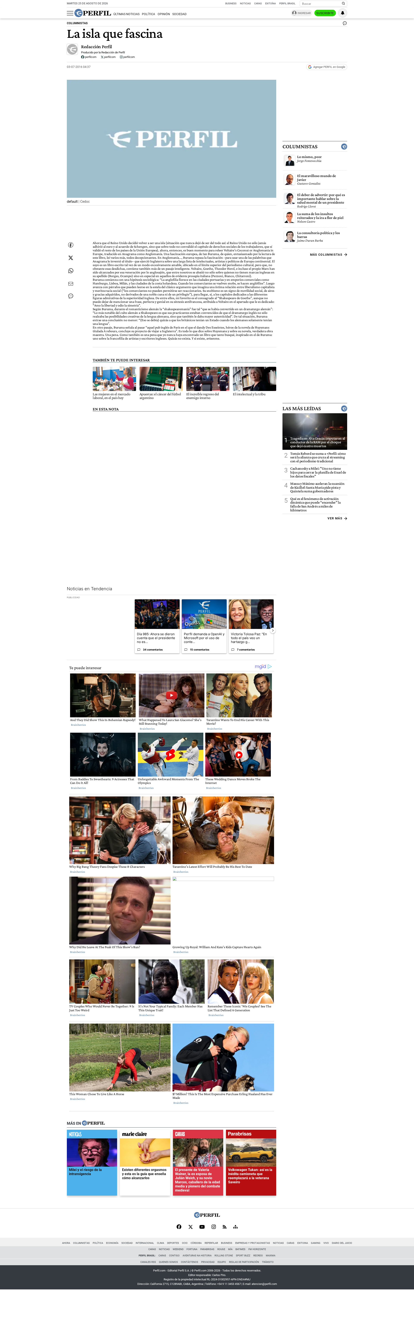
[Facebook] (179, 1227)
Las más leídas (301, 408)
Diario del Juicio (342, 1243)
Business (231, 3)
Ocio (185, 1243)
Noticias (245, 3)
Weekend (178, 1249)
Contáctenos (189, 1262)
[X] (190, 1227)
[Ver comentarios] (344, 24)
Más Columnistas (326, 254)
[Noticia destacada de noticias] (92, 1135)
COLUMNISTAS (77, 23)
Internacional (145, 1243)
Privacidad (208, 1262)
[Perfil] (93, 1123)
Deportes (173, 1243)
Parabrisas (207, 1249)
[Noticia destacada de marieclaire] (145, 1135)
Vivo (326, 1243)
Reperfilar (211, 1243)
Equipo (222, 1262)
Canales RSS (148, 1262)
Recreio (258, 1255)
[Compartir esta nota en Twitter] (71, 258)
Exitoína (270, 3)
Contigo (174, 1255)
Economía (112, 1243)
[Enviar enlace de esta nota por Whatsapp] (71, 271)
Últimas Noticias (126, 14)
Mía (230, 1249)
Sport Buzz (243, 1255)
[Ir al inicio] (92, 13)
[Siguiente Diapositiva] (273, 630)
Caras (258, 3)
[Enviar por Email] (71, 284)
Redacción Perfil (96, 46)
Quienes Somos (168, 1262)
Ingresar (304, 13)
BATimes (240, 1249)
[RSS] (224, 1227)
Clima (160, 1243)
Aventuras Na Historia (197, 1255)
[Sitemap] (235, 1227)
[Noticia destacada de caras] (198, 1135)
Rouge (221, 1249)
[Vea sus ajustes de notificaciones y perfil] (342, 13)
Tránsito (268, 1262)
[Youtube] (202, 1227)
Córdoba (196, 1243)
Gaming (315, 1243)
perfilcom (90, 57)
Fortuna (192, 1249)
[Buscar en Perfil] (343, 4)
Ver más (335, 518)
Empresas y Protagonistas (252, 1243)
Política (148, 14)
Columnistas (299, 147)
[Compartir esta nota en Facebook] (71, 245)
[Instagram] (214, 1227)
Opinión (164, 14)
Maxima (270, 1255)
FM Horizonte (257, 1249)
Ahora (66, 1243)
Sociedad (179, 14)
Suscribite (325, 13)
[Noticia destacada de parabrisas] (251, 1135)
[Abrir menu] (70, 13)
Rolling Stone (224, 1255)
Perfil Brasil (287, 3)
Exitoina (302, 1243)
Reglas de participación (244, 1262)
